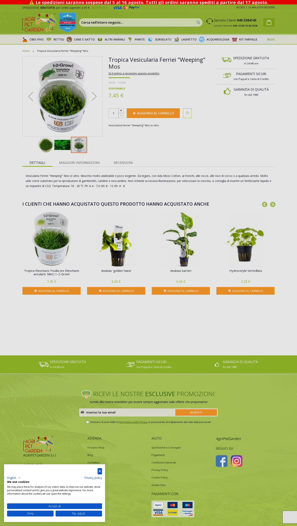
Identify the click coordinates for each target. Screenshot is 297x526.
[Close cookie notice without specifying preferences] (100, 471)
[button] (14, 477)
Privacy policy (93, 478)
